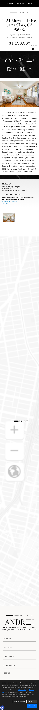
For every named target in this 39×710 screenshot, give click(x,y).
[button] (2, 708)
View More (5, 203)
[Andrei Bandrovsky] (19, 3)
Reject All (32, 701)
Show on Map (20, 421)
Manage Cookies (19, 701)
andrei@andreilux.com (9, 201)
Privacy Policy (22, 690)
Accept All (32, 706)
